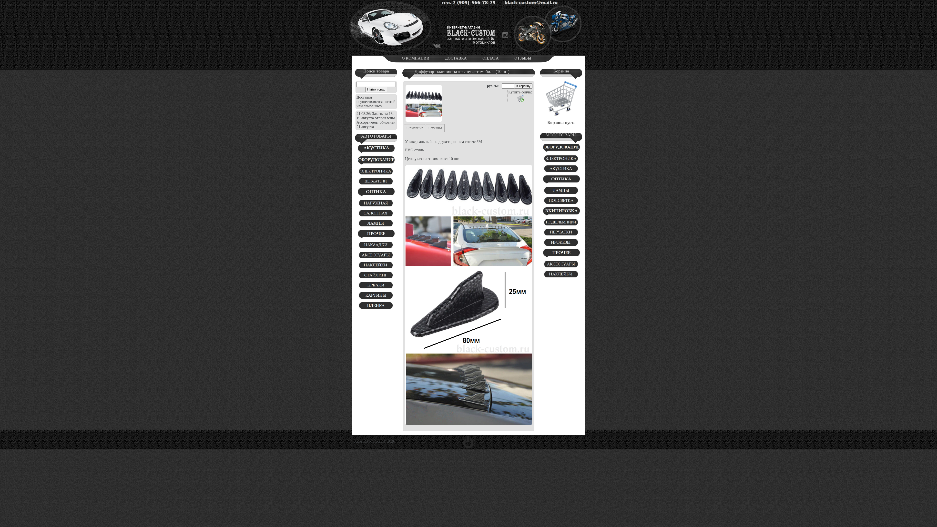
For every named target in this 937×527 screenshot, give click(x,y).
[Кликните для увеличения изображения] (424, 103)
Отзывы (435, 128)
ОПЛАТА (490, 58)
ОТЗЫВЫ (522, 58)
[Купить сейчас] (520, 98)
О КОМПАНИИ (415, 58)
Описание (415, 128)
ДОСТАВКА (456, 58)
